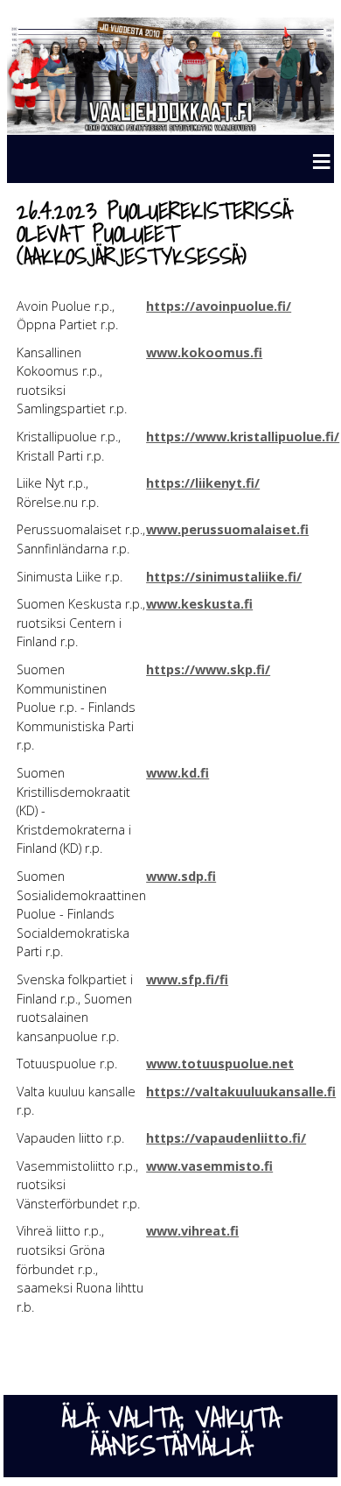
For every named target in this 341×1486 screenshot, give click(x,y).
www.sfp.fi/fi (187, 979)
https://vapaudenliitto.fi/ (226, 1138)
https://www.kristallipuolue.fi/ (242, 436)
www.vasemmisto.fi (209, 1166)
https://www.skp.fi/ (208, 669)
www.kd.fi (177, 772)
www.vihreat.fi (192, 1230)
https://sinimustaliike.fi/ (224, 576)
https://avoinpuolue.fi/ (218, 306)
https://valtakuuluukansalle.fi (241, 1091)
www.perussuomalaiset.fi (227, 529)
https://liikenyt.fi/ (203, 483)
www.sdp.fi (181, 876)
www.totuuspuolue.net (220, 1063)
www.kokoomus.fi (204, 352)
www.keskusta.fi (199, 603)
